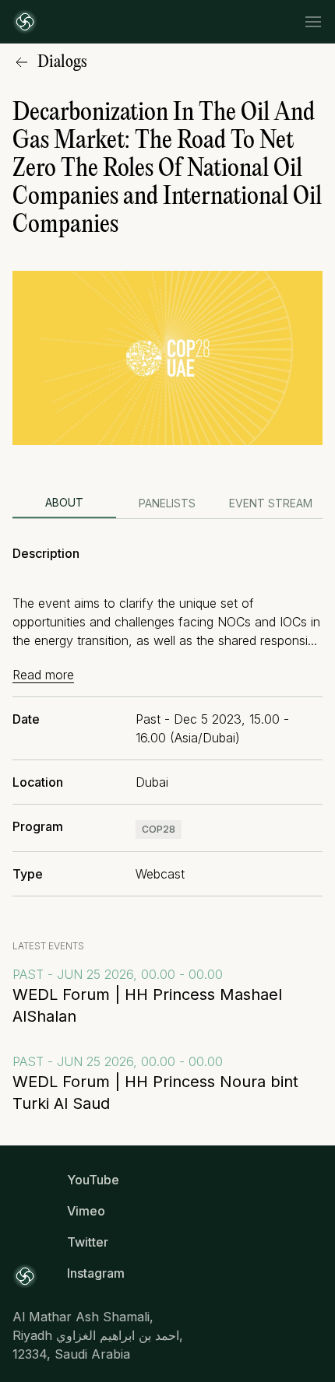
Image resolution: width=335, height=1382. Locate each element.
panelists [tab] (167, 503)
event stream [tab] (270, 503)
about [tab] (64, 502)
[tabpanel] (167, 714)
